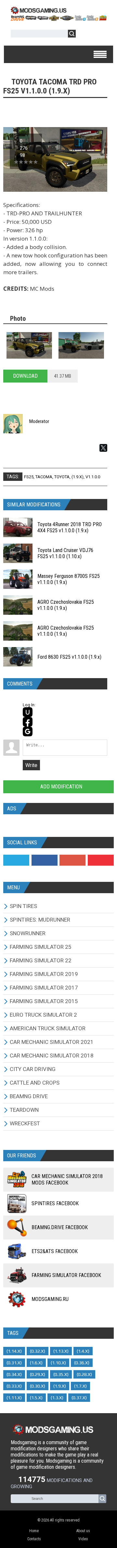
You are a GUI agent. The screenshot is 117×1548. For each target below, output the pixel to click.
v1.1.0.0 (92, 476)
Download (25, 376)
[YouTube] (101, 860)
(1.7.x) (80, 1386)
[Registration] (99, 34)
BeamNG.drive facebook (60, 1227)
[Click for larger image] (29, 345)
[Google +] (72, 860)
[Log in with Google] (27, 731)
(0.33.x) (14, 1386)
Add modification (60, 787)
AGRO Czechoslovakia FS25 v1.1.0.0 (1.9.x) (65, 605)
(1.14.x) (14, 1351)
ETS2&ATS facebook (55, 1251)
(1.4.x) (83, 1351)
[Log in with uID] (27, 712)
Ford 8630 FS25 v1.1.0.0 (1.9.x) (69, 657)
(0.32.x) (37, 1351)
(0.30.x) (37, 1386)
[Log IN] (84, 34)
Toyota (62, 476)
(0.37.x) (79, 1397)
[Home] (58, 19)
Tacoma (43, 476)
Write (31, 765)
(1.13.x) (61, 1351)
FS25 (28, 476)
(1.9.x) (78, 476)
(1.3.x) (57, 1397)
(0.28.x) (84, 1374)
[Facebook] (45, 860)
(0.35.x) (61, 1374)
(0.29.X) (37, 1374)
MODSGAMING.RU (50, 1299)
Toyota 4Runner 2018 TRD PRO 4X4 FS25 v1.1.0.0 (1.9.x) (69, 527)
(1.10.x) (58, 1362)
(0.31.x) (14, 1362)
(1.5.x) (36, 1397)
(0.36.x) (81, 1362)
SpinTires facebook (55, 1203)
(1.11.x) (14, 1397)
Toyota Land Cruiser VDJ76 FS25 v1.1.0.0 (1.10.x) (65, 553)
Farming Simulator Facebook (66, 1275)
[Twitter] (16, 860)
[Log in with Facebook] (27, 722)
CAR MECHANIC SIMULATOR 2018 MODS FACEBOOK (67, 1179)
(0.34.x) (14, 1374)
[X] (103, 448)
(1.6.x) (36, 1362)
